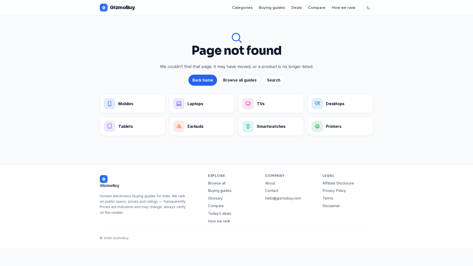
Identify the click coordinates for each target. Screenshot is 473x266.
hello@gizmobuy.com (283, 198)
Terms (327, 198)
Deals (296, 7)
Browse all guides (240, 80)
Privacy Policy (334, 190)
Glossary (215, 198)
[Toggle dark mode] (368, 8)
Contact (271, 190)
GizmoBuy (122, 7)
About (270, 183)
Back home (202, 80)
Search (273, 80)
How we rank (343, 7)
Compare (316, 7)
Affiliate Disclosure (338, 183)
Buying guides (272, 7)
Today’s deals (219, 213)
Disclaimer (331, 206)
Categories (242, 7)
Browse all (216, 183)
